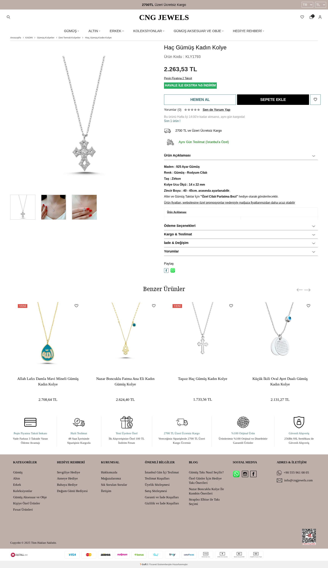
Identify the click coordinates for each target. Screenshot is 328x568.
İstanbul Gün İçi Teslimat (162, 472)
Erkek (115, 31)
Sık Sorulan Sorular (114, 485)
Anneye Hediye (67, 478)
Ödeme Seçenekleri (180, 226)
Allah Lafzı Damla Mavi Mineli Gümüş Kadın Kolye (48, 381)
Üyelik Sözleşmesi (157, 485)
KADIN (29, 37)
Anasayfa (15, 37)
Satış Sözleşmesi (156, 491)
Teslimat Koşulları (157, 478)
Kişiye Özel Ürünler (26, 503)
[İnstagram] (245, 474)
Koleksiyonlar (147, 31)
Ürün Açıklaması (177, 155)
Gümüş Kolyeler (45, 37)
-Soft (143, 564)
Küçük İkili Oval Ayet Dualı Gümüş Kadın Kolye (280, 381)
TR (305, 5)
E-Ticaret (152, 564)
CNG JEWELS (164, 17)
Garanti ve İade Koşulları (162, 497)
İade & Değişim (176, 243)
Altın (93, 31)
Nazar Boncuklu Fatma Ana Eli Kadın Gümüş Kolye (125, 381)
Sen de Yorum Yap (216, 110)
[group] (84, 118)
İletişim (106, 491)
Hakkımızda (109, 472)
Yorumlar (171, 251)
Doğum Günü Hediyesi (72, 491)
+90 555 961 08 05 (296, 472)
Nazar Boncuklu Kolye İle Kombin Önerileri (206, 491)
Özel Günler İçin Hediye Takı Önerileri (205, 481)
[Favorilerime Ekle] (76, 305)
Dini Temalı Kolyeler (69, 37)
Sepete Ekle (273, 99)
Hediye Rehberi (247, 31)
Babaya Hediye (67, 485)
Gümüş (70, 31)
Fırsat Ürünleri (23, 509)
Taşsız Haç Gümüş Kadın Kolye (202, 378)
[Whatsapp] (236, 474)
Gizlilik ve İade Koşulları (162, 503)
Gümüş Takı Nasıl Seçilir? (206, 472)
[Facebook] (253, 474)
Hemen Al (200, 99)
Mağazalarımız (111, 478)
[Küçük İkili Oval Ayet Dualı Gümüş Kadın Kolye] (280, 334)
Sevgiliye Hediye (68, 472)
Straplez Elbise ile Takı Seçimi (204, 502)
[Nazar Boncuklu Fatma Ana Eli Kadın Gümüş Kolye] (125, 334)
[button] (299, 290)
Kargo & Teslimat (178, 234)
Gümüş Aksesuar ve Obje (197, 31)
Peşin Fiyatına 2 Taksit (178, 78)
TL (318, 5)
